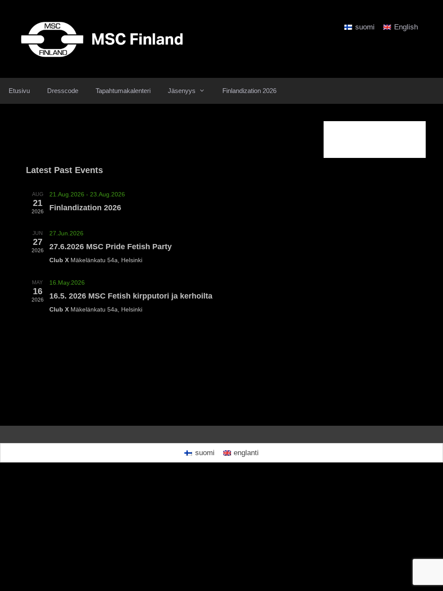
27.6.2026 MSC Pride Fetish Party (110, 246)
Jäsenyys (182, 90)
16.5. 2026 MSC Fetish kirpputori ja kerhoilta (130, 296)
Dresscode (62, 90)
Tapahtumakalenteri (123, 90)
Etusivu (19, 90)
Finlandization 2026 (249, 90)
